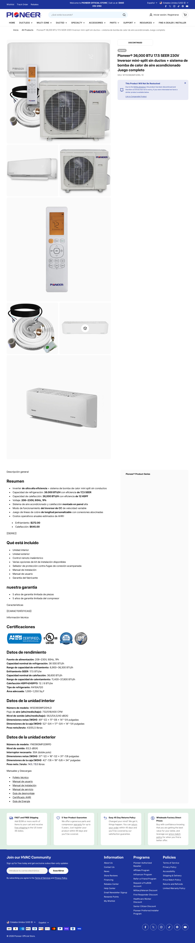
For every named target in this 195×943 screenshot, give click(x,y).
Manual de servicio (23, 789)
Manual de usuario (23, 781)
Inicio (15, 30)
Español (151, 3)
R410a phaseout (140, 87)
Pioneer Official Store (24, 936)
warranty (78, 824)
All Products (27, 30)
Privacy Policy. (61, 878)
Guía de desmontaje (23, 793)
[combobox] (88, 15)
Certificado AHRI (22, 797)
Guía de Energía (21, 801)
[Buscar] (124, 14)
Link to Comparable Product (136, 96)
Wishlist (10, 4)
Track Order (22, 4)
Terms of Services (42, 878)
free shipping (21, 827)
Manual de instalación (24, 785)
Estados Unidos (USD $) (174, 3)
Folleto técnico (21, 777)
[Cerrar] (185, 83)
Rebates (34, 4)
